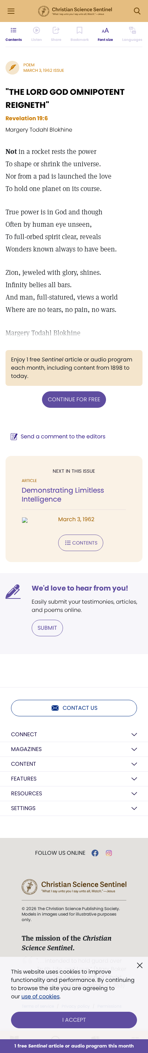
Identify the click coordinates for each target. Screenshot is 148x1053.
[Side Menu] (11, 11)
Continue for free (74, 399)
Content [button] (23, 764)
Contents (84, 542)
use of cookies (40, 996)
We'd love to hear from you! (80, 588)
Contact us (80, 708)
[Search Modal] (137, 11)
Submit (47, 628)
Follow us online (60, 853)
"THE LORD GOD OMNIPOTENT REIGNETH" (65, 98)
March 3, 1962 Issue (43, 70)
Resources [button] (26, 793)
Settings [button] (23, 808)
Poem (28, 65)
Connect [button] (24, 734)
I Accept (74, 1020)
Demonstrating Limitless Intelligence (63, 494)
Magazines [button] (26, 749)
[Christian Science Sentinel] (75, 11)
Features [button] (23, 779)
